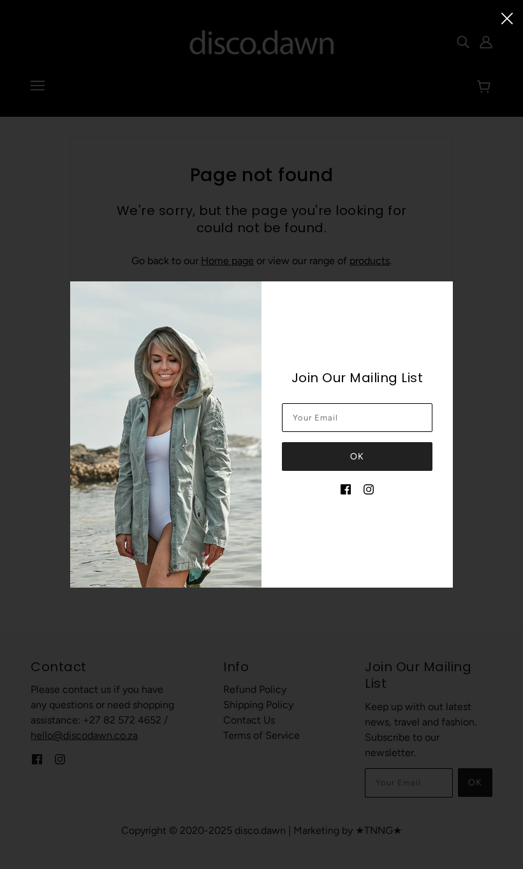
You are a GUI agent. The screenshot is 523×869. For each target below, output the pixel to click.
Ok (357, 456)
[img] (345, 488)
